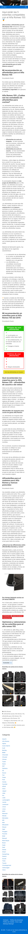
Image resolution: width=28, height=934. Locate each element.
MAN (3, 811)
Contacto (5, 920)
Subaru (4, 856)
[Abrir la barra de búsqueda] (26, 7)
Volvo (4, 870)
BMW (3, 752)
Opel (3, 829)
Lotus (4, 809)
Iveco (3, 788)
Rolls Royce (5, 840)
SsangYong (5, 854)
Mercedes (5, 818)
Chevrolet (5, 755)
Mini (3, 822)
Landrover (5, 804)
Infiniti (4, 786)
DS (3, 770)
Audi (3, 748)
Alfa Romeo (7, 711)
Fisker (4, 777)
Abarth (4, 739)
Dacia (4, 764)
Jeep (3, 793)
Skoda (4, 849)
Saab (3, 845)
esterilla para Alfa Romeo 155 (11, 718)
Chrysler (4, 757)
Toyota (4, 863)
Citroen (4, 759)
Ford (3, 779)
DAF (3, 766)
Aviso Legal (18, 922)
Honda (4, 782)
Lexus (4, 806)
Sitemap (5, 924)
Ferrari (4, 773)
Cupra (4, 761)
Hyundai (4, 784)
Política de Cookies (8, 922)
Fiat (3, 775)
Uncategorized (6, 865)
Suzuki (4, 858)
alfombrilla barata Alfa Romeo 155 (14, 714)
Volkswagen (5, 867)
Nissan (4, 827)
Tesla (3, 861)
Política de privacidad (16, 920)
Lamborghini (6, 800)
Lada (3, 797)
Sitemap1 (11, 924)
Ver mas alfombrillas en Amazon (14, 372)
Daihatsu (5, 768)
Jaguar (4, 791)
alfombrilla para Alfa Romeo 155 (11, 716)
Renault (4, 838)
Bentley (4, 750)
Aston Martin (6, 746)
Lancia (4, 802)
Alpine (4, 743)
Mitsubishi (5, 824)
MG (3, 820)
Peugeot (4, 831)
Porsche (4, 834)
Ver (10, 662)
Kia (3, 795)
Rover (4, 843)
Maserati (4, 813)
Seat (3, 847)
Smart (4, 852)
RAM (3, 836)
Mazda (4, 815)
